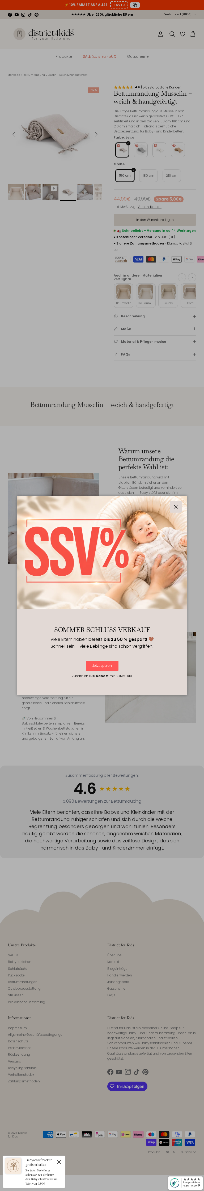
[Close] (59, 1161)
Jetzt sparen (102, 665)
